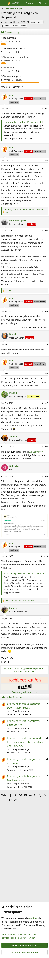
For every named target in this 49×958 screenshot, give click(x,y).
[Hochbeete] (24, 681)
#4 (46, 311)
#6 (46, 373)
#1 (46, 108)
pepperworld (37, 22)
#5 (46, 344)
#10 (46, 556)
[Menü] (4, 3)
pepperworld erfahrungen (14, 25)
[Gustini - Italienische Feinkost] (24, 688)
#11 (46, 618)
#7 (46, 403)
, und (21, 600)
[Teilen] (42, 108)
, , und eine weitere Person (24, 211)
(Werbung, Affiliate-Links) (24, 692)
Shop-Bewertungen (22, 711)
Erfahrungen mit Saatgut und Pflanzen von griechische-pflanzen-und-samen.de (27, 741)
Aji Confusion (36, 451)
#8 (46, 446)
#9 (46, 476)
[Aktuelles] (40, 3)
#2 (46, 160)
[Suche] (45, 3)
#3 (46, 230)
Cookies (33, 918)
